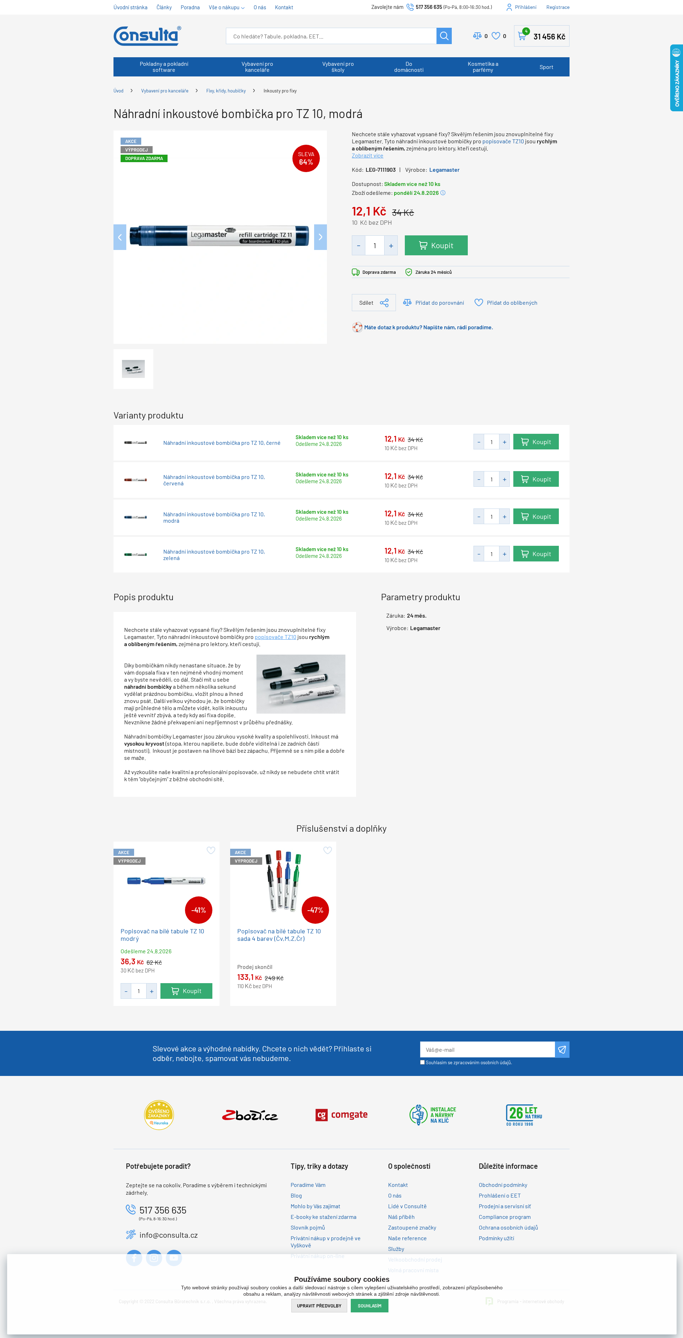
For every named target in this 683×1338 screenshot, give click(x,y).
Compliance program (505, 1216)
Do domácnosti (409, 66)
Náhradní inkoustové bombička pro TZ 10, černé (222, 442)
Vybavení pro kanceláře (257, 66)
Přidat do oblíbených (512, 302)
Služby (396, 1248)
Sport (547, 66)
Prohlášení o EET (500, 1195)
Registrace (558, 7)
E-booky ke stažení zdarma (323, 1216)
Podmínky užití (496, 1238)
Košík (545, 34)
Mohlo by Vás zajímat (315, 1206)
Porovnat (486, 35)
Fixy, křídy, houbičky (226, 91)
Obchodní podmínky (503, 1184)
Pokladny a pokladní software (164, 66)
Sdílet (366, 302)
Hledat (444, 36)
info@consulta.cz (168, 1234)
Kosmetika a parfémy (483, 66)
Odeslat (562, 1049)
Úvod (118, 91)
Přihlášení (525, 7)
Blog (296, 1195)
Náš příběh (401, 1216)
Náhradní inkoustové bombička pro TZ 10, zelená (214, 554)
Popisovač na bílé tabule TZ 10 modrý (162, 934)
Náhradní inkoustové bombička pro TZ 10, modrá (214, 517)
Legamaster (444, 169)
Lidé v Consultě (407, 1206)
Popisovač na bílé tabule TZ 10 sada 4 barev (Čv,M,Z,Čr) (279, 934)
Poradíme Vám (308, 1184)
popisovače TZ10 (503, 141)
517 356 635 (429, 7)
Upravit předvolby (319, 1305)
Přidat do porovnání (439, 302)
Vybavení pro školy (338, 66)
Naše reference (407, 1238)
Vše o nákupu (224, 7)
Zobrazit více (367, 155)
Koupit (442, 245)
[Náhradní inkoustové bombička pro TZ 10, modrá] (220, 236)
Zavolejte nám (387, 7)
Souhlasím (369, 1305)
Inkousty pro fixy (280, 91)
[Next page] (320, 237)
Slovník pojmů (308, 1227)
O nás (260, 7)
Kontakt (284, 7)
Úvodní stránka (130, 7)
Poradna (190, 7)
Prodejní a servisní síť (505, 1206)
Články (164, 7)
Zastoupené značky (412, 1227)
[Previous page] (119, 237)
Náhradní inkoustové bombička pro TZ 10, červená (214, 480)
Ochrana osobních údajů (508, 1227)
